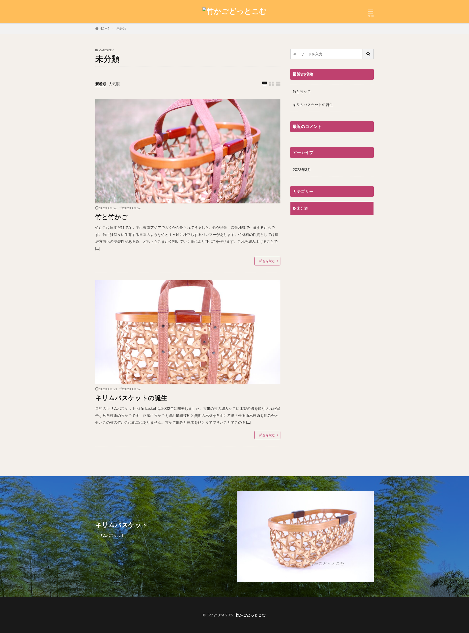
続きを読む (267, 261)
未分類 (121, 28)
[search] (368, 54)
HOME (104, 29)
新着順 (100, 84)
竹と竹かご (111, 217)
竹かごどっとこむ (250, 615)
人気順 (114, 84)
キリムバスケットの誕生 (131, 397)
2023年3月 (302, 169)
